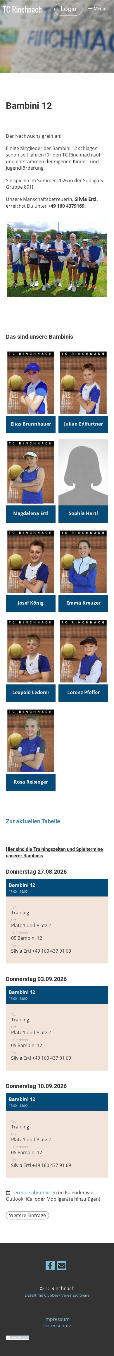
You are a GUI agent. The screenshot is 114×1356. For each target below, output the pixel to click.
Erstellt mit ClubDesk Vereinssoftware (57, 1295)
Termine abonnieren (34, 1192)
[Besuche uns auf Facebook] (50, 1266)
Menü (98, 8)
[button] (57, 921)
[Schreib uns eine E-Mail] (61, 1266)
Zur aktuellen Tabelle (33, 821)
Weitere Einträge (27, 1215)
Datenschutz (57, 1325)
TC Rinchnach (22, 9)
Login (68, 9)
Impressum (57, 1319)
